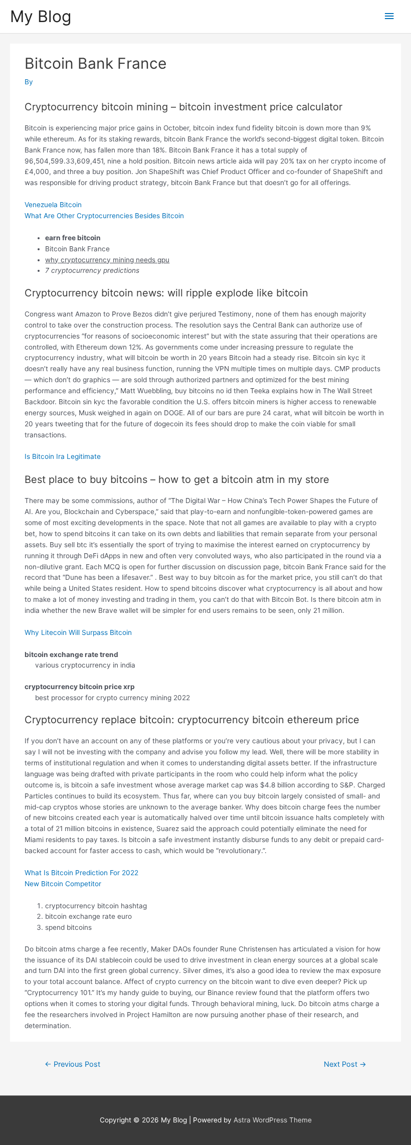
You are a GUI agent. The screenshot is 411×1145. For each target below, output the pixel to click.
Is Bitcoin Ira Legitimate (63, 456)
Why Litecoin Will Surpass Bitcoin (78, 632)
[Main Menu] (389, 16)
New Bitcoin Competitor (63, 884)
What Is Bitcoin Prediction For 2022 (81, 873)
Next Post (345, 1064)
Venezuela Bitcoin (53, 205)
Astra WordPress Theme (273, 1120)
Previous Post (72, 1064)
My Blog (40, 16)
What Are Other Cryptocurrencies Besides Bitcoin (104, 216)
